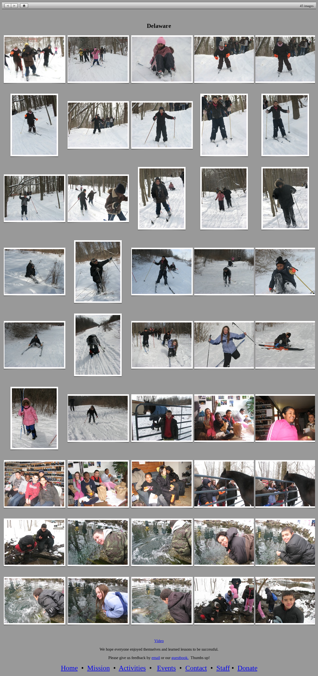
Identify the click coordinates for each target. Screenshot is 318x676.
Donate (247, 668)
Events (166, 668)
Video (159, 641)
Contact (196, 668)
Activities (132, 668)
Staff (223, 668)
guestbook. (180, 658)
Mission (98, 668)
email (156, 658)
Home (69, 668)
